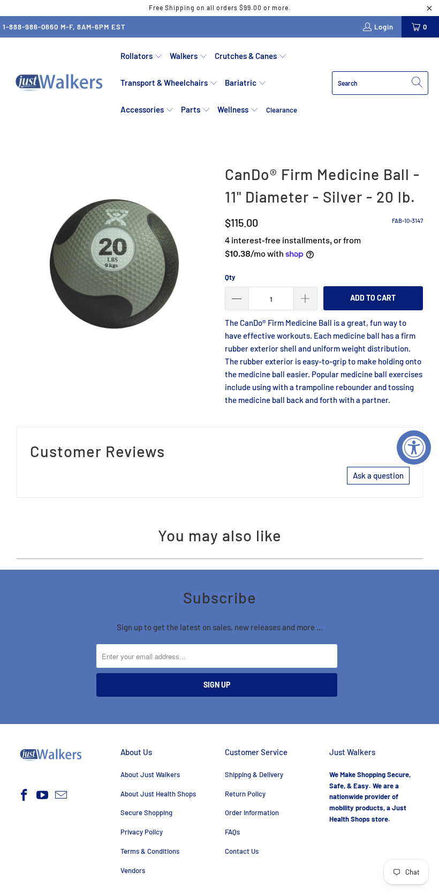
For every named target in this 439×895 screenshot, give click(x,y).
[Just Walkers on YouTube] (43, 795)
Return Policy (245, 793)
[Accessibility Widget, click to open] (414, 447)
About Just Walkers (150, 774)
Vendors (132, 870)
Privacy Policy (141, 831)
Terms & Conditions (149, 851)
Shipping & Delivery (254, 774)
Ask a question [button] (378, 475)
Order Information (252, 812)
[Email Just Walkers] (62, 795)
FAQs (232, 831)
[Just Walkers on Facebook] (25, 795)
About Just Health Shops (158, 793)
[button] (141, 56)
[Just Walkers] (60, 83)
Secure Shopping (146, 812)
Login (383, 27)
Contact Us (242, 851)
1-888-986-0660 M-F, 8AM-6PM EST (64, 27)
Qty (230, 277)
